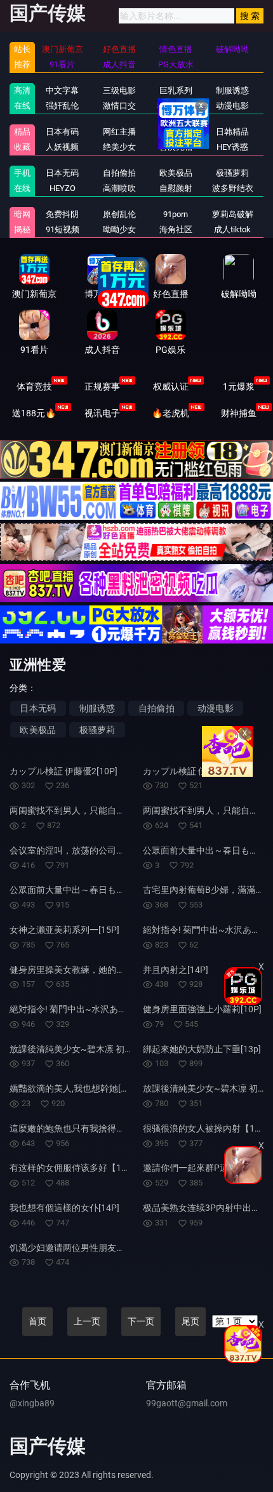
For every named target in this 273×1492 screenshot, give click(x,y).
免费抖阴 (62, 214)
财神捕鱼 (238, 413)
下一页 (141, 1321)
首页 (37, 1321)
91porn (175, 214)
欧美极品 (175, 173)
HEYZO (63, 188)
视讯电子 (102, 413)
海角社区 (175, 229)
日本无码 (62, 173)
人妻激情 (175, 131)
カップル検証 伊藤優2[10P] (63, 771)
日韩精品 (232, 131)
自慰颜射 (175, 188)
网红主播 (119, 131)
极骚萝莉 (232, 173)
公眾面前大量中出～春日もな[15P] (78, 890)
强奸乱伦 (62, 105)
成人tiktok (232, 229)
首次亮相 (175, 147)
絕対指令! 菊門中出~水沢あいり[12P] (83, 1009)
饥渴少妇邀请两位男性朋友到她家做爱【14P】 (102, 1248)
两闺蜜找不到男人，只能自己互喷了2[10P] (94, 810)
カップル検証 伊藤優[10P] (194, 771)
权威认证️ (171, 386)
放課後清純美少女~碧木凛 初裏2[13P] (84, 1049)
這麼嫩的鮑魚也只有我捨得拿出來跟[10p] (91, 1128)
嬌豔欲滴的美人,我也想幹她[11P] (74, 1088)
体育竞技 (34, 386)
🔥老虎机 (170, 413)
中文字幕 (62, 90)
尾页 (190, 1321)
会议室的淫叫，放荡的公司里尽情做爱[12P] (96, 850)
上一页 (87, 1321)
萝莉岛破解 (232, 214)
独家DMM (175, 105)
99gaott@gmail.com (186, 1403)
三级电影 (119, 90)
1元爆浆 (239, 386)
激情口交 (119, 105)
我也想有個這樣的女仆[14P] (64, 1208)
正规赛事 (102, 386)
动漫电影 (232, 105)
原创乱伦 (119, 214)
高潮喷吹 (119, 188)
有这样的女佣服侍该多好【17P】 (75, 1168)
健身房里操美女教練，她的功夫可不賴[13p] (95, 970)
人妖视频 (62, 147)
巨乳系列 (175, 90)
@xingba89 (32, 1403)
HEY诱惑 (232, 147)
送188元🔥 (34, 413)
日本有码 (62, 131)
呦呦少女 (119, 229)
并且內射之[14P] (175, 970)
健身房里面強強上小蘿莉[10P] (202, 1009)
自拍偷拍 (119, 173)
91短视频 (62, 229)
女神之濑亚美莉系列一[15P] (64, 930)
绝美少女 (119, 147)
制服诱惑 (97, 708)
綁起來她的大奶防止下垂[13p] (202, 1049)
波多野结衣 (232, 188)
